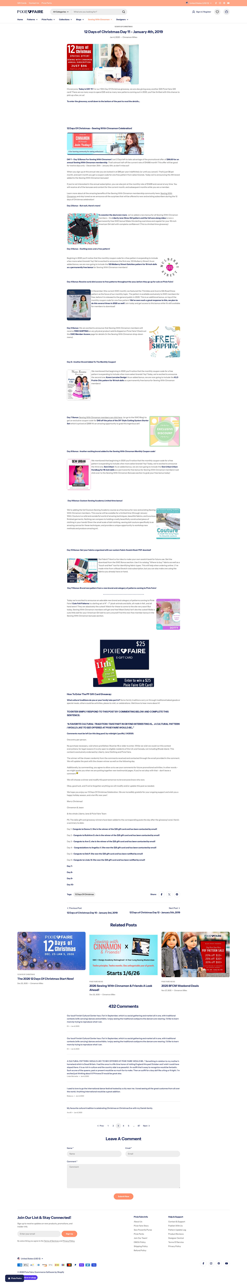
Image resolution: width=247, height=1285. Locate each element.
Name (70, 1148)
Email (128, 1148)
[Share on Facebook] (161, 894)
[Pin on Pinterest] (177, 894)
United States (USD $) (199, 3)
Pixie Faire (29, 1272)
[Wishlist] (217, 12)
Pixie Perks (47, 3)
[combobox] (88, 12)
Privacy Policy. (69, 1241)
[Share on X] (169, 894)
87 (139, 1126)
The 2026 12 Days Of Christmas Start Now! (45, 978)
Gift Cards (21, 3)
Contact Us (34, 3)
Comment (72, 1161)
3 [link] (118, 1126)
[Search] (123, 11)
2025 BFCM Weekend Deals (180, 986)
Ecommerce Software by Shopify (49, 1272)
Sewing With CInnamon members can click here (100, 417)
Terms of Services (51, 1241)
